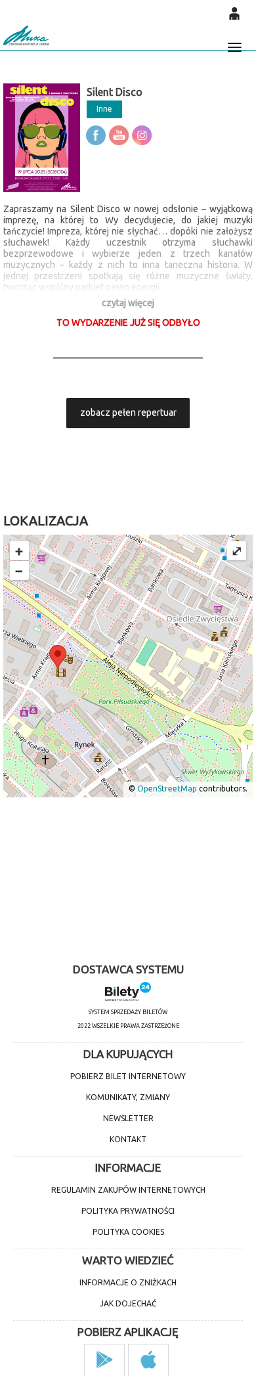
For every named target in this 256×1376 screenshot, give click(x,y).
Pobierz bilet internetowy (128, 1076)
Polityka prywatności (128, 1211)
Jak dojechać (128, 1303)
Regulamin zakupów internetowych (128, 1190)
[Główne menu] (234, 41)
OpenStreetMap (167, 789)
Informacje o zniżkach (128, 1282)
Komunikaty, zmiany (128, 1097)
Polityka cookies (128, 1232)
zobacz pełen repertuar (128, 412)
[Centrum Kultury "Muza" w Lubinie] (26, 35)
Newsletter (128, 1118)
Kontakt (128, 1139)
